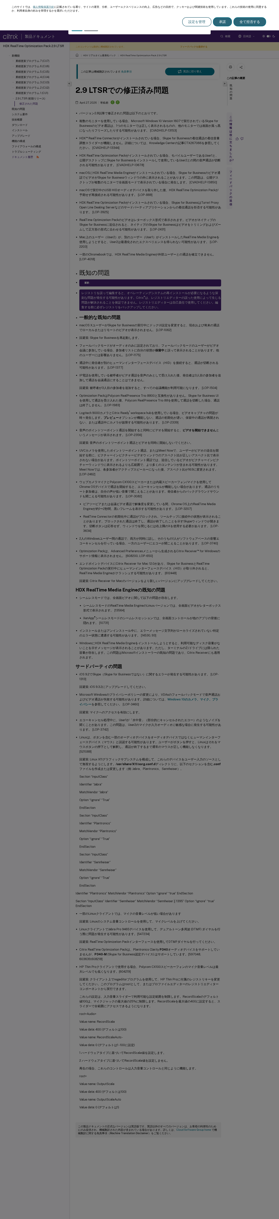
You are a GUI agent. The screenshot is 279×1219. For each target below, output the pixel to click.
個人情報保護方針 (43, 6)
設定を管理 (196, 22)
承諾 (222, 22)
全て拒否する (250, 22)
